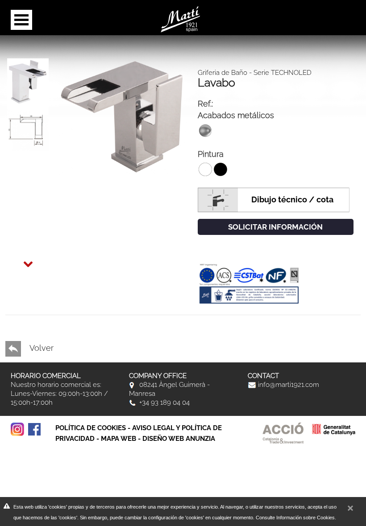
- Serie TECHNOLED (279, 73)
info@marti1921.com (287, 385)
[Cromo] (123, 115)
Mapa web (118, 439)
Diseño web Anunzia (178, 439)
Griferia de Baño (222, 73)
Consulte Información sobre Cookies (295, 517)
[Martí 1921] (180, 18)
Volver (41, 348)
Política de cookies (90, 428)
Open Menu (21, 20)
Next (19, 258)
